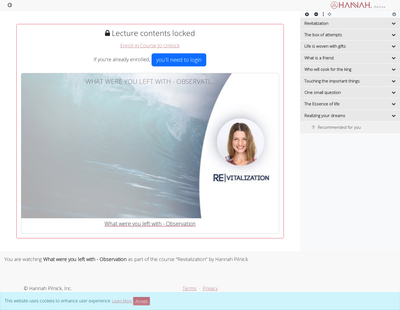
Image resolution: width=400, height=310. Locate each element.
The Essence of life (322, 103)
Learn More (122, 300)
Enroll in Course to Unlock (150, 45)
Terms (189, 288)
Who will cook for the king (327, 69)
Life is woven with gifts (325, 46)
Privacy (210, 288)
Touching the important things (332, 81)
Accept (141, 301)
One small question (322, 92)
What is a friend (319, 57)
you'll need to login (179, 59)
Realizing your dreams (324, 115)
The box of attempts (323, 34)
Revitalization (316, 23)
